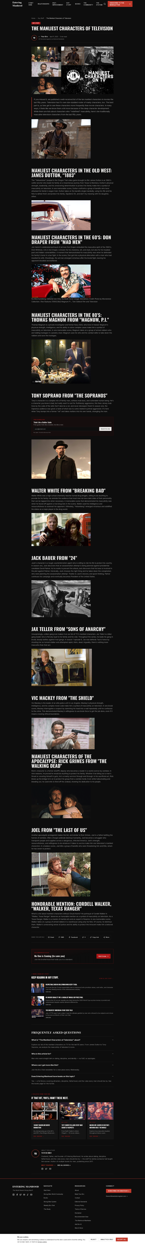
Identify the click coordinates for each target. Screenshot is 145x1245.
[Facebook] (17, 1195)
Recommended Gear (81, 1217)
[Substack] (50, 1169)
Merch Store (79, 1228)
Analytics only (107, 1239)
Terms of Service (80, 1209)
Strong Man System (50, 1201)
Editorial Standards (81, 1201)
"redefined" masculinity (80, 111)
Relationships (43, 4)
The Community (88, 4)
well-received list (68, 99)
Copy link (95, 937)
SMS (62, 937)
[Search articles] (105, 4)
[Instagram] (42, 1169)
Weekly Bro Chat (49, 1205)
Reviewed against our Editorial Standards (52, 39)
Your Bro (44, 37)
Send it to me (105, 429)
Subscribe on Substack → (118, 1191)
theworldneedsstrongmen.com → (117, 1196)
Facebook (74, 937)
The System (99, 4)
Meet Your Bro (47, 1165)
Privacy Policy (79, 1205)
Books (77, 4)
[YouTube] (24, 1195)
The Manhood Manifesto (83, 1220)
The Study (47, 1209)
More (107, 937)
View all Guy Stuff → (106, 978)
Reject (93, 1239)
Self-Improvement (57, 4)
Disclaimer (78, 1213)
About (77, 1190)
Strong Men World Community (53, 1194)
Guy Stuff (68, 4)
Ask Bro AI (78, 1224)
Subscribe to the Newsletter (120, 4)
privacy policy (42, 1242)
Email (52, 937)
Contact (77, 1198)
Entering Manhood (17, 4)
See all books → (64, 1165)
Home (33, 18)
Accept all (121, 1239)
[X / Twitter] (46, 1169)
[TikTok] (28, 1195)
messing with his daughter (97, 194)
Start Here (31, 4)
